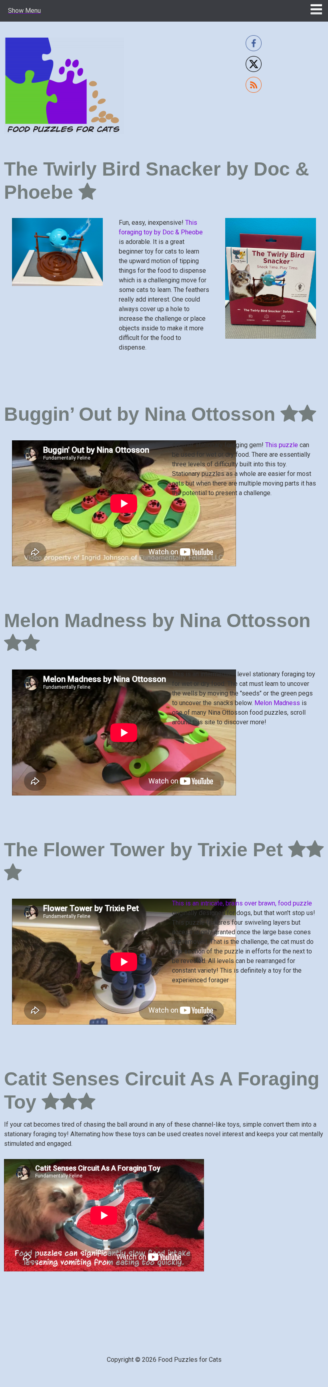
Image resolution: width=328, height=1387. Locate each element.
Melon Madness (277, 703)
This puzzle (281, 445)
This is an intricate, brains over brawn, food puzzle (242, 903)
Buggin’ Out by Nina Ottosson (142, 414)
